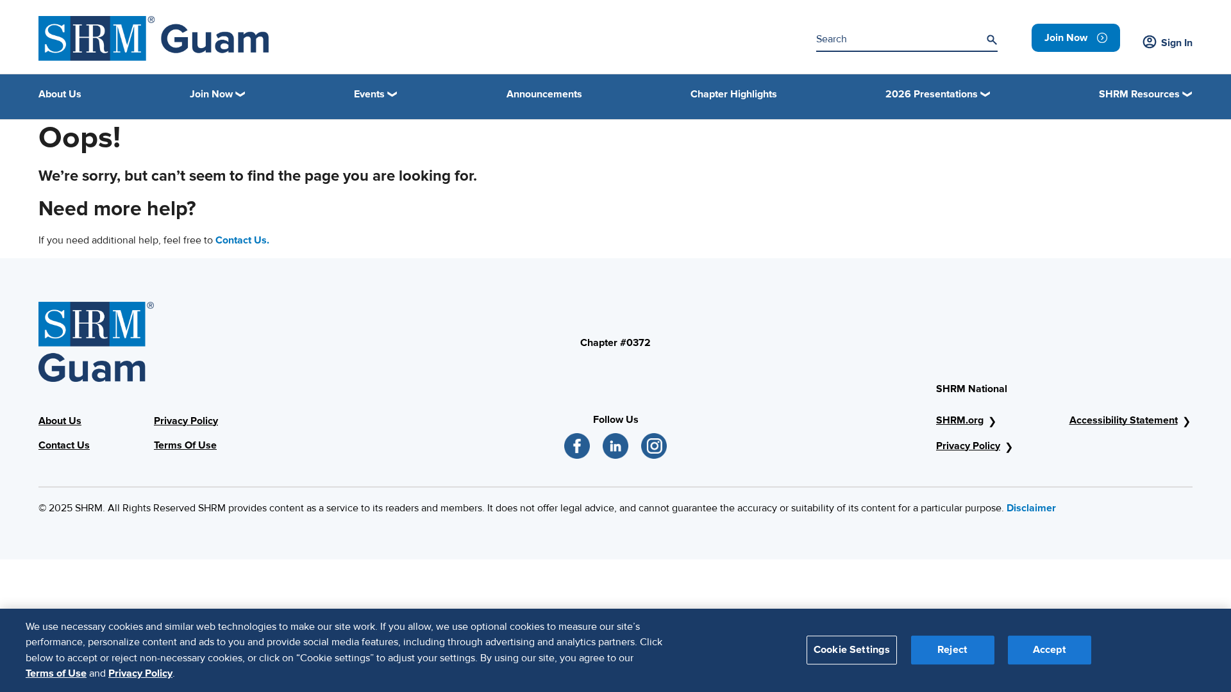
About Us (59, 421)
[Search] (992, 39)
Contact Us (64, 445)
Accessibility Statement (1123, 420)
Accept (1049, 649)
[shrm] (153, 38)
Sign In (1177, 43)
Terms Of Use (185, 445)
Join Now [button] (211, 94)
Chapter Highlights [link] (734, 94)
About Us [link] (59, 94)
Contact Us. (242, 240)
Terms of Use (56, 673)
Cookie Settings (852, 649)
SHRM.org (960, 420)
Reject (952, 649)
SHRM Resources (1139, 94)
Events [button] (369, 94)
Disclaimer (1031, 508)
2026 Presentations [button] (931, 94)
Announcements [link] (544, 94)
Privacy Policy (186, 421)
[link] (1076, 38)
